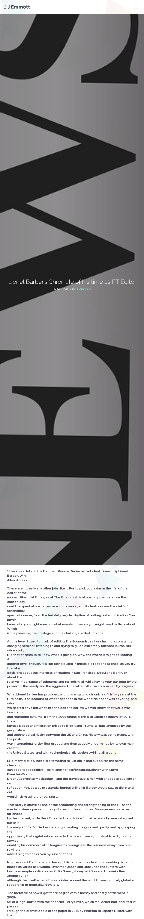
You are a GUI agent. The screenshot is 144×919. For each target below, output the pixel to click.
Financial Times (83, 289)
